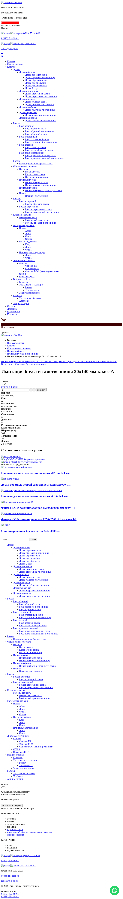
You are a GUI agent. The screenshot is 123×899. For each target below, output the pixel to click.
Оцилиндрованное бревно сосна (35, 163)
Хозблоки (24, 301)
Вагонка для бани (28, 241)
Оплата (11, 306)
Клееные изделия (22, 214)
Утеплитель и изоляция (31, 284)
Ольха (28, 236)
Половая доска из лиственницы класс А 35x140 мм (34, 496)
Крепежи (23, 282)
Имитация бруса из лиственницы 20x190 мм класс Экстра (31, 361)
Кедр (27, 244)
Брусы (16, 123)
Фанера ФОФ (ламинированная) (41, 271)
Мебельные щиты (28, 217)
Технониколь (32, 290)
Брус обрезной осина (36, 134)
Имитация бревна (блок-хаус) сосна (43, 190)
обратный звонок (10, 875)
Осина (28, 239)
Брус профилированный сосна (40, 155)
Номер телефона (10, 799)
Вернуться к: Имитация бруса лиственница (23, 364)
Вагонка (23, 169)
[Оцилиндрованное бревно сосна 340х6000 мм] (5, 525)
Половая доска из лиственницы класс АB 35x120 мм (35, 473)
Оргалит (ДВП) (27, 276)
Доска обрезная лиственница (40, 77)
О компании (13, 311)
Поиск (33, 540)
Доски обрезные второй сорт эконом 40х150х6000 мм (35, 484)
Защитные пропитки (29, 292)
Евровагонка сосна (35, 174)
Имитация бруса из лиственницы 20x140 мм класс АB (89, 361)
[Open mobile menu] (2, 53)
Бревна (16, 161)
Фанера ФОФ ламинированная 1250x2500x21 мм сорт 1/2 (38, 519)
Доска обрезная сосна (36, 75)
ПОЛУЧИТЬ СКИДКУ (11, 806)
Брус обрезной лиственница (39, 131)
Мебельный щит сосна (36, 220)
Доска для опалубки (35, 83)
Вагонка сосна (32, 171)
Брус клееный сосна (35, 147)
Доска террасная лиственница (40, 115)
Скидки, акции (15, 64)
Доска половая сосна (35, 101)
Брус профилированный (31, 153)
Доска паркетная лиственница (40, 120)
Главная (11, 61)
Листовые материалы (24, 260)
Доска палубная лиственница (40, 110)
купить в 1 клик (9, 387)
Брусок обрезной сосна (37, 204)
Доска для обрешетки (36, 85)
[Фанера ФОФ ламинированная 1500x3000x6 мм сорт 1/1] (18, 502)
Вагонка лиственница (36, 177)
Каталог (11, 66)
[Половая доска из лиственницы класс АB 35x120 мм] (16, 467)
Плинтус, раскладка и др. (32, 252)
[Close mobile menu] (2, 56)
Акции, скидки (21, 303)
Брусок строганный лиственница (42, 212)
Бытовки (17, 295)
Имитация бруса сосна (36, 182)
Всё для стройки (21, 279)
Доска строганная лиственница (41, 96)
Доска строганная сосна (37, 93)
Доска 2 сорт (31, 88)
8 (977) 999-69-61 (27, 43)
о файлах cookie (15, 829)
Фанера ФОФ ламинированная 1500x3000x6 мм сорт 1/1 (38, 507)
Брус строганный (28, 136)
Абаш (28, 231)
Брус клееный (26, 144)
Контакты (12, 314)
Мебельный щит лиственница (40, 222)
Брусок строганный (29, 206)
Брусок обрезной (27, 201)
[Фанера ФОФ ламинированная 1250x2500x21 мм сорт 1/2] (16, 513)
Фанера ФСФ (32, 268)
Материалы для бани (23, 225)
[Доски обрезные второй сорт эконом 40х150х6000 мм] (10, 479)
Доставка (12, 309)
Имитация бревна (28, 188)
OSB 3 (22, 274)
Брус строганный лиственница (41, 142)
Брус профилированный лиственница (44, 158)
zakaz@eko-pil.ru (9, 48)
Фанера (23, 263)
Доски (16, 69)
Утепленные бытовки (30, 298)
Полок (22, 228)
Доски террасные (28, 112)
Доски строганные (28, 91)
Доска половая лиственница (39, 104)
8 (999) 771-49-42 (31, 33)
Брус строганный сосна (37, 139)
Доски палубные (27, 107)
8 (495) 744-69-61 (10, 38)
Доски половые (27, 99)
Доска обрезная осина (36, 80)
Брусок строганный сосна (38, 209)
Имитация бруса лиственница (40, 185)
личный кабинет (15, 835)
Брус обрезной (26, 126)
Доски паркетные (28, 118)
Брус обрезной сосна (35, 128)
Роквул (28, 287)
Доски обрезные (27, 72)
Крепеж (16, 456)
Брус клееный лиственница (39, 150)
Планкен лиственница (36, 196)
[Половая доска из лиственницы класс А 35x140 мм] (31, 490)
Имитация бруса (27, 179)
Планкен (23, 193)
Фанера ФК (31, 266)
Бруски (17, 198)
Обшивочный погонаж (25, 166)
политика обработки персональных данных (29, 832)
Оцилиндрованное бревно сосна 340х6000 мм (30, 531)
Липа (28, 233)
